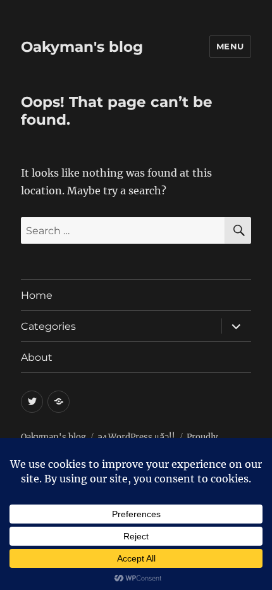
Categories (48, 326)
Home (37, 295)
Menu (230, 46)
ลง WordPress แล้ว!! (136, 437)
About (37, 357)
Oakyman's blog (82, 47)
